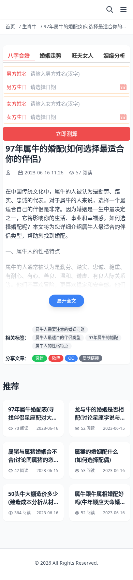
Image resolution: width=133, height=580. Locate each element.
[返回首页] (6, 9)
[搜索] (110, 9)
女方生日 (16, 116)
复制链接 (91, 358)
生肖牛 (29, 26)
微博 (56, 358)
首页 (10, 26)
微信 (39, 358)
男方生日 (16, 86)
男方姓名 (16, 73)
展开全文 (66, 300)
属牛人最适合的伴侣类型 (57, 338)
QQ (71, 358)
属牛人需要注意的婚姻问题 (60, 329)
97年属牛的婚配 (103, 338)
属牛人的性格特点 (51, 346)
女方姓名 (16, 103)
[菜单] (123, 9)
